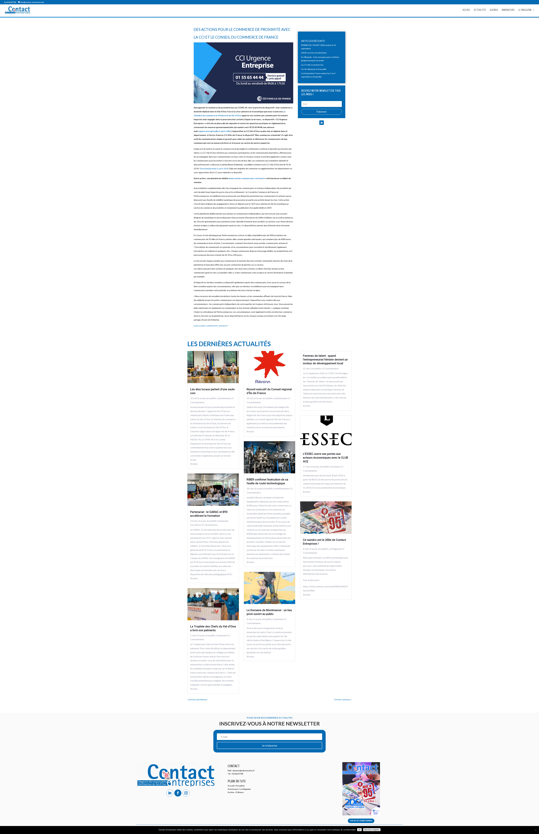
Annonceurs (508, 10)
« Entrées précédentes (197, 699)
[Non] (535, 830)
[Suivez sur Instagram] (185, 793)
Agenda (494, 10)
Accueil (466, 10)
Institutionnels (224, 398)
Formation (195, 524)
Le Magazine (525, 10)
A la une (201, 398)
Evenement (223, 521)
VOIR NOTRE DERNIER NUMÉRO (361, 821)
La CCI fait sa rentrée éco (312, 65)
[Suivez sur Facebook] (177, 793)
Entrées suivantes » (343, 699)
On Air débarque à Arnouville (313, 69)
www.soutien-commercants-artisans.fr (247, 178)
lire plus (194, 463)
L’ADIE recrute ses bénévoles (314, 53)
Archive (231, 792)
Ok (359, 830)
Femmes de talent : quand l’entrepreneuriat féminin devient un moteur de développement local (325, 359)
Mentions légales (371, 830)
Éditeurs (240, 792)
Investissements (281, 488)
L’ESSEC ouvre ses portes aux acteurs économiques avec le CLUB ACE (325, 457)
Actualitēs (211, 398)
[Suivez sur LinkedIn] (321, 122)
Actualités (480, 10)
